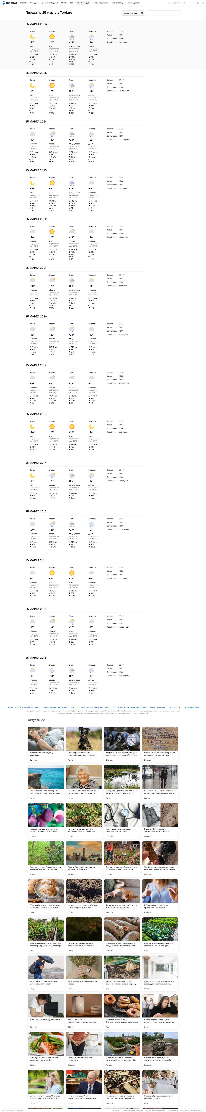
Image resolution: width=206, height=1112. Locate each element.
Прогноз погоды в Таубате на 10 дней (130, 707)
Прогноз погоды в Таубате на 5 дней (58, 707)
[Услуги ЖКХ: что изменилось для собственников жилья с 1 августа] (122, 744)
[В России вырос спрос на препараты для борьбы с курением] (160, 897)
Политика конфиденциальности (132, 1110)
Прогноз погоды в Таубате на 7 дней (94, 707)
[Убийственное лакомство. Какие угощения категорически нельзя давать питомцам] (160, 859)
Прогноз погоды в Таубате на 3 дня (22, 707)
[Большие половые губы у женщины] (46, 744)
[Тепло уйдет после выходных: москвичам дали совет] (46, 973)
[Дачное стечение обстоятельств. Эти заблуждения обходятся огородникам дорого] (122, 859)
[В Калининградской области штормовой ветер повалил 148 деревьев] (122, 1050)
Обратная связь (172, 1110)
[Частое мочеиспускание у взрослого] (84, 1050)
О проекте (115, 1110)
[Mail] (3, 3)
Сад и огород (174, 707)
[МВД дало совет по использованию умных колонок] (84, 1011)
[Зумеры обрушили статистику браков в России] (160, 1088)
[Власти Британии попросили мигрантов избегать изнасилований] (84, 859)
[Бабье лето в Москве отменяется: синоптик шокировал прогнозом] (160, 783)
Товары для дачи (191, 707)
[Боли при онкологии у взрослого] (46, 1011)
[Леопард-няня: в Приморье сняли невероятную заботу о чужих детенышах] (46, 859)
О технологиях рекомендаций (155, 1110)
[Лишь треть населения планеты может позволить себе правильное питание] (46, 1050)
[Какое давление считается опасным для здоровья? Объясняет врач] (122, 821)
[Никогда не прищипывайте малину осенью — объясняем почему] (84, 821)
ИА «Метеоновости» (197, 1110)
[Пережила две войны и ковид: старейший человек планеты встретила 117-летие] (84, 783)
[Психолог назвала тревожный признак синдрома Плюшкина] (122, 1088)
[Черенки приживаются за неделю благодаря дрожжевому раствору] (46, 935)
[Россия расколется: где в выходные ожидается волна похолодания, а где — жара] (84, 744)
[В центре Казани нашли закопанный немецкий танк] (160, 821)
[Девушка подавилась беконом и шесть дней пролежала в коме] (160, 973)
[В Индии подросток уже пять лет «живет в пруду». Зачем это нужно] (122, 783)
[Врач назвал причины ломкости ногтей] (84, 973)
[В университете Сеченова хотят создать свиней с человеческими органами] (122, 935)
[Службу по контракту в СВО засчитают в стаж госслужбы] (160, 1050)
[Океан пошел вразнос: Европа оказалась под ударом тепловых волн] (46, 783)
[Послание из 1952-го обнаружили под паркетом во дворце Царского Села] (160, 744)
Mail (3, 1110)
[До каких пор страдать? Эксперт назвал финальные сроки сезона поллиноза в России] (46, 1088)
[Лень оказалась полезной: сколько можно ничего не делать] (122, 897)
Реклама (20, 1110)
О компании (11, 1110)
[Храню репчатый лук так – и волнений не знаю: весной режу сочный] (122, 973)
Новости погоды (157, 707)
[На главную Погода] (11, 3)
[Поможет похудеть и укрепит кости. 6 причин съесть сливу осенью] (46, 821)
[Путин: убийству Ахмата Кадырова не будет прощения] (84, 1088)
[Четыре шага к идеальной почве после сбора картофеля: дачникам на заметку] (84, 897)
